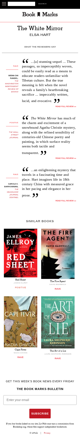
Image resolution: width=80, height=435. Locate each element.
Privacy (47, 432)
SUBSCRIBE (40, 413)
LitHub (35, 432)
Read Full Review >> (66, 106)
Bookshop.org (19, 427)
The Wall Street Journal (13, 135)
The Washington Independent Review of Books (11, 86)
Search (42, 4)
